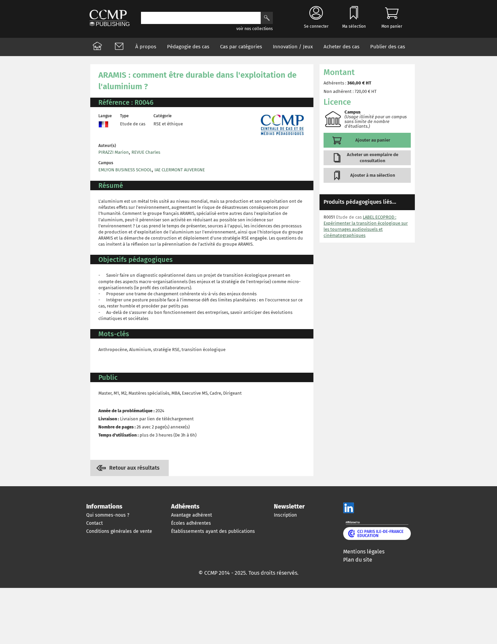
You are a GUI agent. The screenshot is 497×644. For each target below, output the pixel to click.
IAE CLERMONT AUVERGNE (180, 169)
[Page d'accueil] (97, 47)
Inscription (285, 515)
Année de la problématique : (126, 410)
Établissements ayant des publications (213, 531)
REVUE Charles (146, 152)
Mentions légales (363, 551)
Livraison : (108, 418)
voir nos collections (254, 28)
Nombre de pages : (117, 426)
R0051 (329, 217)
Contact (94, 523)
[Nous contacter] (119, 47)
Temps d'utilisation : (118, 435)
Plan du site (357, 559)
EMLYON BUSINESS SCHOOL (125, 169)
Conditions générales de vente (119, 531)
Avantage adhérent (191, 515)
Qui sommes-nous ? (107, 515)
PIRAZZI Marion (113, 152)
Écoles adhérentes (191, 523)
